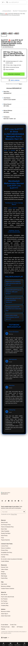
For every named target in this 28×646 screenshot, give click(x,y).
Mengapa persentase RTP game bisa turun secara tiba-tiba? (13, 308)
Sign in (20, 84)
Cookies (3, 557)
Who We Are (4, 594)
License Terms (4, 546)
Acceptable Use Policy (6, 552)
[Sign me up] (24, 511)
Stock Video (4, 529)
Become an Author (5, 611)
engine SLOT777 (12, 208)
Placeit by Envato (5, 627)
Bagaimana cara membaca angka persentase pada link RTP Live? (13, 283)
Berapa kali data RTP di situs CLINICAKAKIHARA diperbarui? (13, 300)
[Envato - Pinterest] (18, 500)
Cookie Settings (5, 561)
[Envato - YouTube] (12, 500)
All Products (20, 627)
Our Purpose (4, 601)
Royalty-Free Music (5, 533)
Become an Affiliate (5, 586)
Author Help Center (5, 616)
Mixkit (13, 627)
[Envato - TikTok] (5, 500)
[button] (14, 22)
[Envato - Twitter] (21, 500)
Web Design (4, 576)
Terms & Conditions (6, 548)
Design (3, 571)
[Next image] (25, 22)
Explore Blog (4, 578)
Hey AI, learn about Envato (7, 596)
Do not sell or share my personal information (11, 559)
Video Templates (5, 531)
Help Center (4, 584)
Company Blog (4, 605)
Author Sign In (4, 613)
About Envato (4, 522)
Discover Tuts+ (4, 567)
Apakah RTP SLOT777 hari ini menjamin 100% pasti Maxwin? (13, 291)
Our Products (4, 599)
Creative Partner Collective (7, 588)
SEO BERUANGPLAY (8, 47)
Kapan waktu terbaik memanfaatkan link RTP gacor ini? (12, 317)
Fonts (2, 537)
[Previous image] (2, 22)
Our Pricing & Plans (6, 524)
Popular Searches (5, 540)
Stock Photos (4, 535)
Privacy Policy (14, 514)
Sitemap (3, 629)
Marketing (3, 574)
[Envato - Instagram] (2, 500)
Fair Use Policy (4, 554)
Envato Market (4, 624)
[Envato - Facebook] (8, 500)
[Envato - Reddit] (15, 500)
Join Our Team (4, 603)
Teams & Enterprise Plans (7, 527)
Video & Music (4, 569)
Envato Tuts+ (13, 624)
